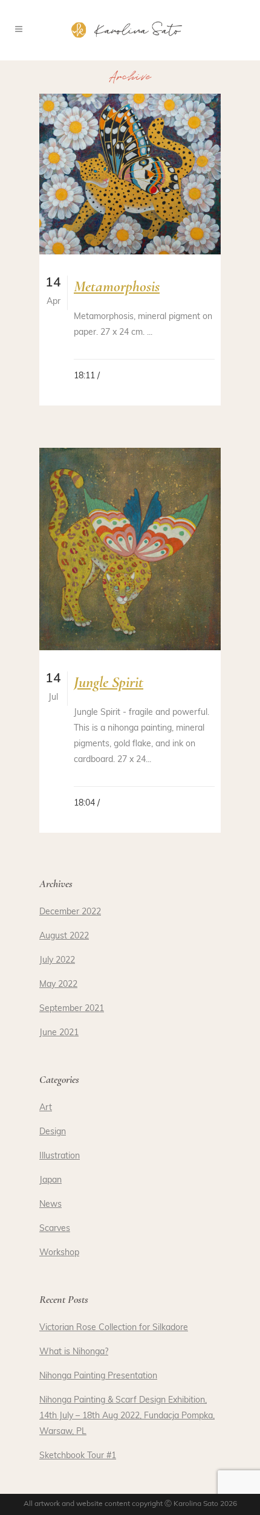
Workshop (59, 1253)
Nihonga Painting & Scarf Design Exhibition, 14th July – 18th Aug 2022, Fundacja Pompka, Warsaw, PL (127, 1416)
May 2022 (58, 984)
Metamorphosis (117, 286)
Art (45, 1108)
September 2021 (71, 1008)
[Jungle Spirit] (130, 549)
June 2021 (59, 1033)
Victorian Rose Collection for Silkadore (113, 1327)
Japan (50, 1180)
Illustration (59, 1156)
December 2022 (70, 912)
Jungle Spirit (108, 682)
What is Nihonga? (73, 1352)
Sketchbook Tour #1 (77, 1456)
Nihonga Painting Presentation (98, 1376)
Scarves (54, 1228)
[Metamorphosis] (130, 174)
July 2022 (57, 960)
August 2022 (64, 936)
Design (52, 1132)
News (50, 1204)
